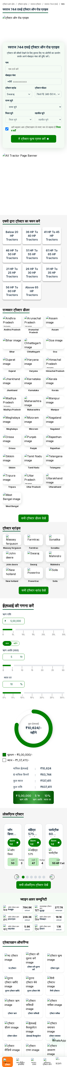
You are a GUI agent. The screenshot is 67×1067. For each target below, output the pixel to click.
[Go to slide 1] (23, 877)
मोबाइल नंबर (10, 75)
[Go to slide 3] (31, 877)
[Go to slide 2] (27, 877)
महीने (15, 643)
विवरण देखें (12, 842)
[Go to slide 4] (35, 877)
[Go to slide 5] (39, 877)
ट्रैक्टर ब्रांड (10, 87)
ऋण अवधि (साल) (11, 650)
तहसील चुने (39, 113)
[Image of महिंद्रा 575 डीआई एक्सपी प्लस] (33, 851)
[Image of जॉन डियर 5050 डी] (13, 851)
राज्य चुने (9, 100)
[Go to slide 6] (43, 877)
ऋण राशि (7, 614)
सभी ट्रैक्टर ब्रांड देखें (33, 590)
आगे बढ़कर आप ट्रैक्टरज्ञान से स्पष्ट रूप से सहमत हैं (36, 129)
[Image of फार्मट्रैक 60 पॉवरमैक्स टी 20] (54, 851)
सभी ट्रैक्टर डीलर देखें (33, 518)
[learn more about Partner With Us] (60, 1059)
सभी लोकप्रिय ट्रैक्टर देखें (33, 885)
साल (7, 643)
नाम (6, 62)
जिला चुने (9, 113)
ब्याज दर (8, 677)
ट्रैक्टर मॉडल (40, 87)
